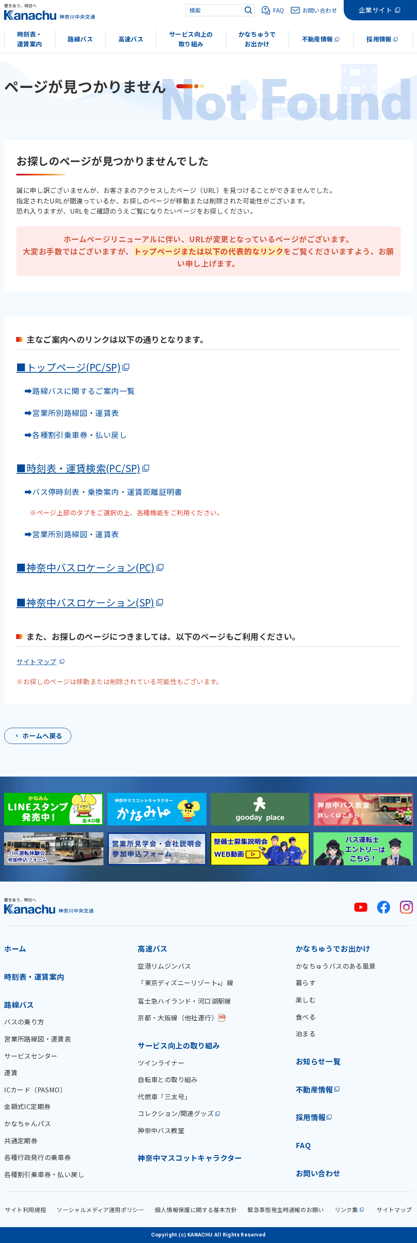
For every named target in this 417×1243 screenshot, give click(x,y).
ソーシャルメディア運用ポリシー (100, 1210)
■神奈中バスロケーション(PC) (85, 567)
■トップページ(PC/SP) (68, 367)
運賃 (11, 1072)
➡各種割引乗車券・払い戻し (71, 434)
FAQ (303, 1145)
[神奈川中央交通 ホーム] (49, 906)
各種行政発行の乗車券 (37, 1157)
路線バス (80, 39)
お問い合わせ (318, 1173)
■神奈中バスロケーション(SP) (85, 602)
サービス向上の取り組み (191, 39)
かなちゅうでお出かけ (257, 39)
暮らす (306, 982)
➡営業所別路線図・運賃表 (67, 412)
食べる (306, 1017)
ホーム (15, 948)
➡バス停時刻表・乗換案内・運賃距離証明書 (103, 491)
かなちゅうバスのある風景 (336, 966)
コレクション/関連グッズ (176, 1113)
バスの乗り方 (24, 1021)
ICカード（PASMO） (35, 1089)
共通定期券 (20, 1140)
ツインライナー (161, 1063)
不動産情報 (317, 39)
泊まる (306, 1033)
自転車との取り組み (168, 1079)
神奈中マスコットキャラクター (190, 1157)
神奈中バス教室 (161, 1130)
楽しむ (306, 999)
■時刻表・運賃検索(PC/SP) (78, 468)
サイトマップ (36, 661)
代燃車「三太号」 (164, 1096)
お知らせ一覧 (318, 1061)
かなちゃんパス (27, 1123)
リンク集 (346, 1210)
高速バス (131, 39)
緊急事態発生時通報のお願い (286, 1210)
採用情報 (379, 39)
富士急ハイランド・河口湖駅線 (184, 1001)
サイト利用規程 (25, 1210)
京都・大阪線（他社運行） (178, 1017)
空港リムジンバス (164, 966)
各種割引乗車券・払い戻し (44, 1174)
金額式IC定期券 (27, 1106)
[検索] (248, 10)
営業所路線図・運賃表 (37, 1039)
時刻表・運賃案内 (29, 39)
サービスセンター (30, 1056)
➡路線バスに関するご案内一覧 (75, 390)
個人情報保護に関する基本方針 (196, 1210)
